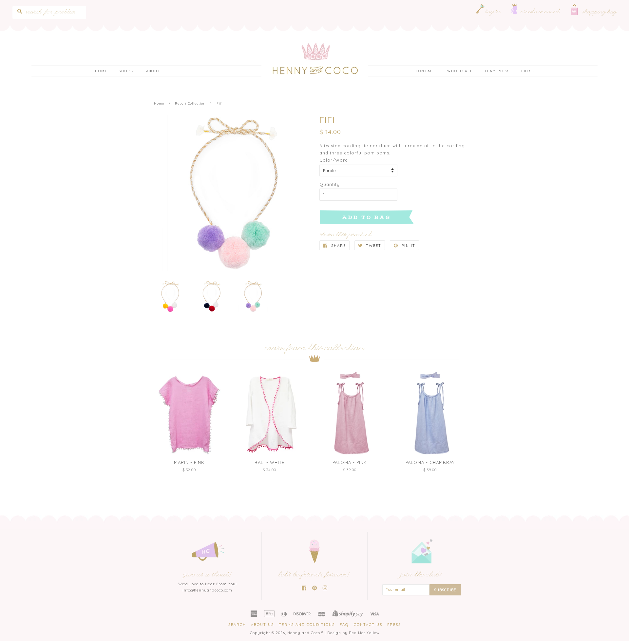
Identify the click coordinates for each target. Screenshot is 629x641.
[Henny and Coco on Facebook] (304, 588)
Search (237, 624)
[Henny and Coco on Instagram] (325, 588)
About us (262, 624)
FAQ (344, 624)
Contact (426, 71)
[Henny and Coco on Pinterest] (314, 588)
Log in (493, 12)
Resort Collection (190, 103)
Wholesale (460, 71)
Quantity (329, 184)
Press (527, 71)
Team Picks (497, 71)
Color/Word (333, 160)
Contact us (368, 624)
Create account (540, 12)
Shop (125, 71)
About (153, 71)
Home (101, 71)
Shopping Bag (599, 12)
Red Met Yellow (364, 633)
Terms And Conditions (307, 624)
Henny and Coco (303, 633)
